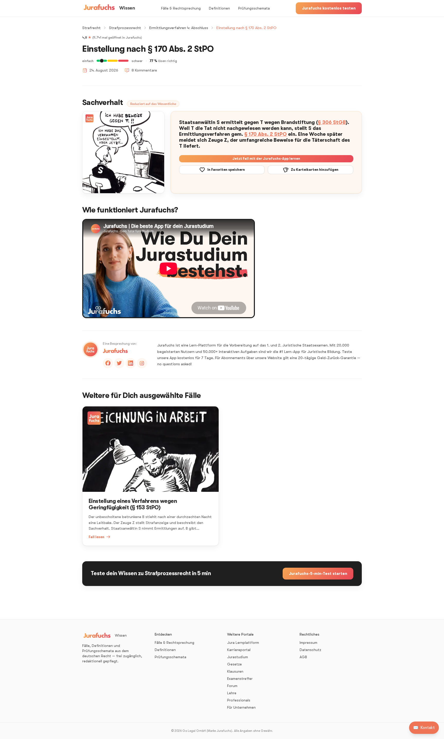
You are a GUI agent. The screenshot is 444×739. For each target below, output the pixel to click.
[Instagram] (142, 363)
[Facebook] (108, 363)
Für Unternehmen (241, 707)
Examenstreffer (240, 678)
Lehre (231, 693)
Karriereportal (239, 650)
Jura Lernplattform (243, 642)
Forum (232, 686)
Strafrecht (91, 27)
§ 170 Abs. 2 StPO (265, 134)
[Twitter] (119, 363)
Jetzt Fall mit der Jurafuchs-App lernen (266, 159)
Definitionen (219, 8)
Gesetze (234, 664)
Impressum (308, 642)
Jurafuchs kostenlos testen (329, 8)
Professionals (238, 700)
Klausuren (235, 671)
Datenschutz (310, 650)
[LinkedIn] (130, 363)
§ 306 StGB (332, 122)
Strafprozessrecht (125, 27)
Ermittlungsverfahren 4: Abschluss (178, 27)
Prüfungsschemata (254, 8)
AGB (303, 657)
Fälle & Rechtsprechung (181, 8)
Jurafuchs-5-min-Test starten (318, 573)
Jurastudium (237, 657)
